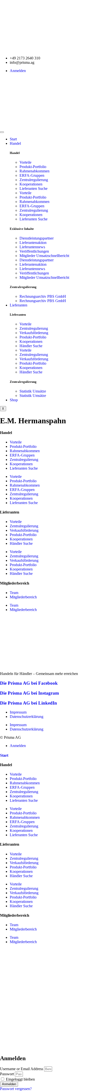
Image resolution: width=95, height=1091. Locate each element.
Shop (14, 400)
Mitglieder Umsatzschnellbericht (44, 256)
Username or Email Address (21, 1069)
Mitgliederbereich (23, 597)
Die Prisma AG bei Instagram (29, 693)
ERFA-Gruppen (31, 175)
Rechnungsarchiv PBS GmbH (42, 296)
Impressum (18, 712)
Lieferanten (18, 305)
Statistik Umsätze (32, 391)
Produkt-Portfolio (32, 167)
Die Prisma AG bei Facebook (29, 683)
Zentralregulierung (33, 180)
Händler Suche (30, 346)
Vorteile (25, 162)
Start (13, 139)
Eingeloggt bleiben (20, 1079)
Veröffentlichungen (34, 251)
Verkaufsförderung (33, 333)
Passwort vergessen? (16, 1089)
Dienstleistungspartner (36, 238)
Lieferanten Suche (33, 188)
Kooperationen (30, 184)
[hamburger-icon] (2, 132)
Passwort (7, 1074)
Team (14, 593)
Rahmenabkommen (34, 171)
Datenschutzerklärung (26, 716)
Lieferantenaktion (33, 243)
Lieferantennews (32, 247)
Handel (15, 143)
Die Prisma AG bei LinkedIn (28, 703)
